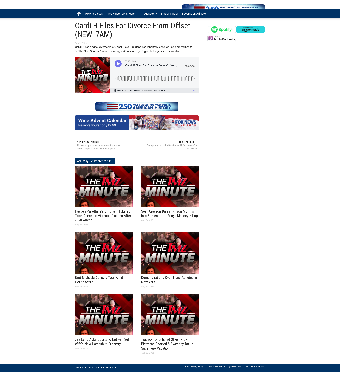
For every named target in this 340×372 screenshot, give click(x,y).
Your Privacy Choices (256, 366)
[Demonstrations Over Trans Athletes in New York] (170, 252)
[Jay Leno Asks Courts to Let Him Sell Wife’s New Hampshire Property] (104, 314)
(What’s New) (235, 366)
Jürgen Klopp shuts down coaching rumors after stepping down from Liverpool (99, 147)
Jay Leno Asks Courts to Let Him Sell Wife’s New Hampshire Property (102, 341)
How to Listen (94, 13)
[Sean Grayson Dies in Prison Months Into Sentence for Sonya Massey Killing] (170, 186)
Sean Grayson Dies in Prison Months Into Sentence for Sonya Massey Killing (169, 213)
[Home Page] (79, 13)
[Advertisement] (236, 81)
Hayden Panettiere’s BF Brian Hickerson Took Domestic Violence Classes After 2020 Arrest (103, 215)
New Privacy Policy (194, 366)
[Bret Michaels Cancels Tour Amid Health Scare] (104, 252)
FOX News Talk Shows (119, 15)
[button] (261, 13)
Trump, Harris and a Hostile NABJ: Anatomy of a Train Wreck (172, 147)
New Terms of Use (216, 366)
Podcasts (147, 15)
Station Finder (169, 13)
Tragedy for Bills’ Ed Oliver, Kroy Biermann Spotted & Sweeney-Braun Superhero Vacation (167, 343)
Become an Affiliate (194, 13)
